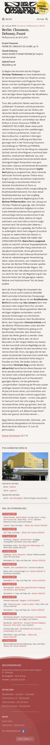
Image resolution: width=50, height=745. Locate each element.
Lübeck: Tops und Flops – (25, 525)
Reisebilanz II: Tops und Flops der (24, 593)
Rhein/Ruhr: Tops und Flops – (20, 636)
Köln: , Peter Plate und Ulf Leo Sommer (25, 605)
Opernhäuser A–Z (9, 698)
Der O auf (11, 731)
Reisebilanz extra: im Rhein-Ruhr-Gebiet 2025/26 (23, 546)
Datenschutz (19, 725)
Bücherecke (24, 698)
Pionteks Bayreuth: (21, 600)
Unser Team (7, 721)
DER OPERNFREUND (11, 665)
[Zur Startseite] (25, 8)
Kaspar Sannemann (11, 435)
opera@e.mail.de (17, 679)
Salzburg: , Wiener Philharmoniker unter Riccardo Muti (24, 556)
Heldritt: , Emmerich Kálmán (23, 568)
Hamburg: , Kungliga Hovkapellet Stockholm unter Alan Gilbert (21, 541)
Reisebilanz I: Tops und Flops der (24, 610)
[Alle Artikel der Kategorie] (25, 466)
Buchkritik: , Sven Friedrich (24, 624)
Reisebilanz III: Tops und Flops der (24, 580)
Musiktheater (8, 694)
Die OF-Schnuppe (9, 706)
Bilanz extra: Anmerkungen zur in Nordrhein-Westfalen (24, 572)
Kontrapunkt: (24, 589)
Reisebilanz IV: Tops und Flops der (24, 560)
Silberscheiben (8, 702)
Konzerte (22, 26)
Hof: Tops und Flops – (24, 533)
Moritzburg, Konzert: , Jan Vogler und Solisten (25, 618)
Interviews (29, 694)
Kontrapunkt (24, 706)
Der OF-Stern (22, 702)
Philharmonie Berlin (36, 26)
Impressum (7, 725)
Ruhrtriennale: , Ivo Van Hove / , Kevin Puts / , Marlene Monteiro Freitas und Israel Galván (25, 519)
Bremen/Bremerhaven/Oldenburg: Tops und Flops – (24, 645)
